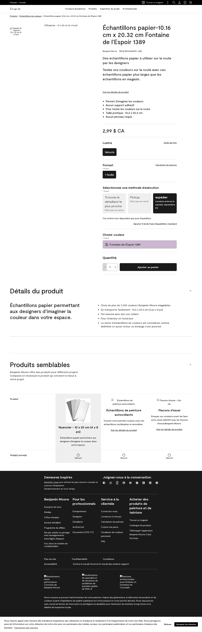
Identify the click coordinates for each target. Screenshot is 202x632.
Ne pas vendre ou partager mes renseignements (57, 533)
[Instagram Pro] (117, 483)
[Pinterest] (130, 483)
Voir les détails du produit (116, 92)
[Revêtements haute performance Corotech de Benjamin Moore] (57, 581)
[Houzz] (143, 483)
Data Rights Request (54, 538)
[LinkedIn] (150, 483)
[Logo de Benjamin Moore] (18, 8)
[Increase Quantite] (115, 267)
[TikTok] (157, 483)
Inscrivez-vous (51, 482)
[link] (185, 2)
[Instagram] (111, 483)
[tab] (16, 31)
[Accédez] (179, 2)
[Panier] (190, 2)
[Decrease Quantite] (105, 267)
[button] (174, 2)
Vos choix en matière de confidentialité (56, 544)
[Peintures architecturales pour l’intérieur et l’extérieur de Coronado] (133, 581)
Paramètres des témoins (26, 627)
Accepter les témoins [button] (186, 624)
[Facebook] (104, 483)
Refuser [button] (167, 624)
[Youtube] (124, 483)
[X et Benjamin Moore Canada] (137, 483)
